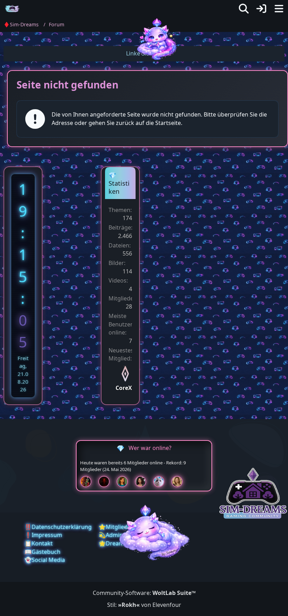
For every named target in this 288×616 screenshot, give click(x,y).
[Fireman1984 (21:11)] (88, 481)
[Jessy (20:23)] (161, 481)
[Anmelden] (261, 9)
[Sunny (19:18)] (179, 481)
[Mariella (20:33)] (143, 481)
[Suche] (244, 9)
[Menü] (279, 9)
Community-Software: (144, 593)
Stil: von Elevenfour (144, 605)
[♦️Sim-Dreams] (12, 9)
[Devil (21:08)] (106, 481)
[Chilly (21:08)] (125, 481)
